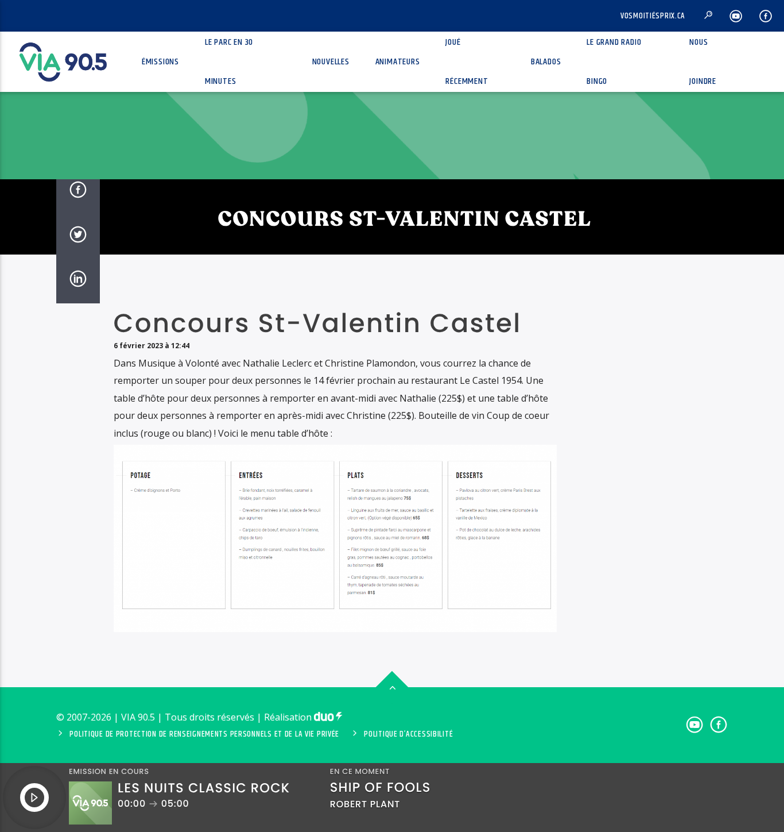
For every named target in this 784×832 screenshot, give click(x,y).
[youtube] (736, 16)
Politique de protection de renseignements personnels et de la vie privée (204, 734)
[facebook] (766, 16)
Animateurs (397, 62)
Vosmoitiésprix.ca (652, 16)
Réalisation (289, 717)
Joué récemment (466, 61)
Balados (546, 62)
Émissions (160, 62)
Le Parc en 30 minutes (229, 61)
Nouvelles (331, 62)
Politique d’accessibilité (408, 734)
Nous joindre (702, 61)
